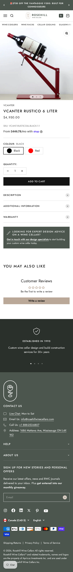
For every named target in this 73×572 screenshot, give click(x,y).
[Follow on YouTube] (46, 511)
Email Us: (31, 419)
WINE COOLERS (10, 24)
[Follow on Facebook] (13, 511)
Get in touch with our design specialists (28, 239)
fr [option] (61, 15)
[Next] (69, 5)
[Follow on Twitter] (29, 510)
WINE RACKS (27, 24)
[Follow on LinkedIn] (21, 511)
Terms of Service (51, 543)
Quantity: (10, 164)
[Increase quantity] (22, 171)
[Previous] (4, 5)
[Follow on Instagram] (5, 510)
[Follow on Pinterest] (37, 511)
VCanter (8, 105)
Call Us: (24, 425)
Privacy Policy (32, 543)
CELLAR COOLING (47, 24)
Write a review (36, 301)
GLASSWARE (65, 24)
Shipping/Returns (12, 543)
